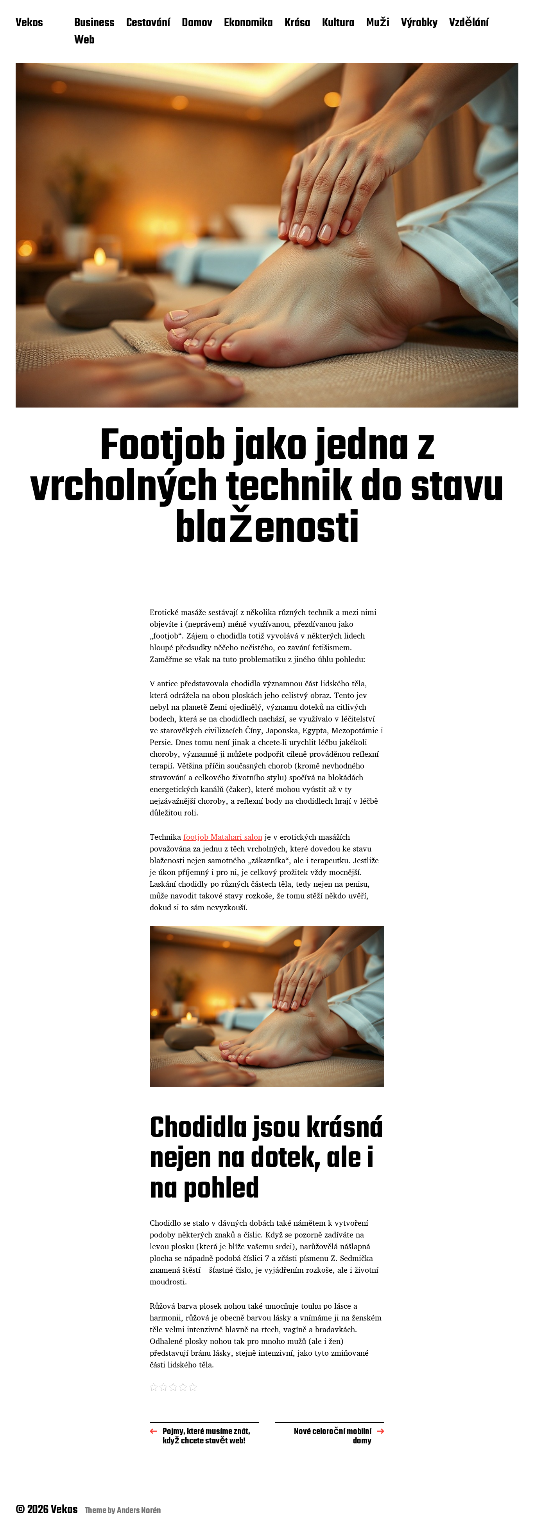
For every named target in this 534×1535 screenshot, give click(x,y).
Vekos (29, 23)
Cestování (148, 23)
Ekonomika (248, 23)
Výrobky (419, 23)
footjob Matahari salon (222, 836)
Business (94, 23)
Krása (297, 23)
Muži (377, 23)
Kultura (338, 23)
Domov (197, 23)
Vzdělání (469, 23)
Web (84, 40)
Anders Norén (139, 1510)
